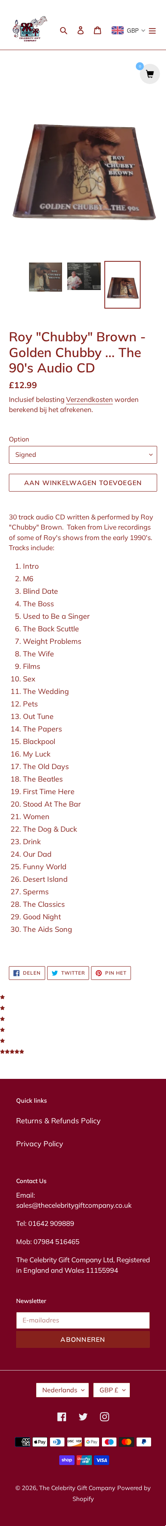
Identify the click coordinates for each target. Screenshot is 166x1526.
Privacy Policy (39, 1143)
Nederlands (59, 1390)
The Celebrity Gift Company (77, 1488)
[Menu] (152, 29)
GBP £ (109, 1390)
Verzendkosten (89, 399)
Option (19, 439)
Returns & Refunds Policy (58, 1120)
